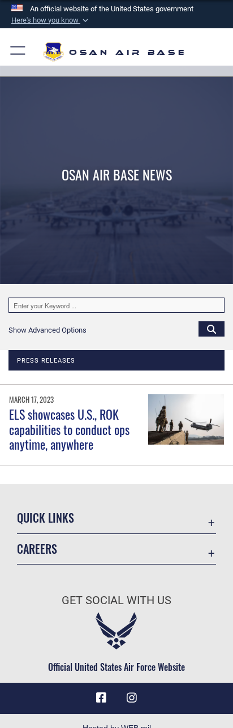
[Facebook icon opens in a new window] (101, 698)
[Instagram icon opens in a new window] (131, 698)
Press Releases (46, 360)
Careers (37, 549)
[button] (50, 20)
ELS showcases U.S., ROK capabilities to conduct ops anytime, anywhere (69, 429)
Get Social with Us (116, 600)
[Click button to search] (212, 328)
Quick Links (45, 518)
